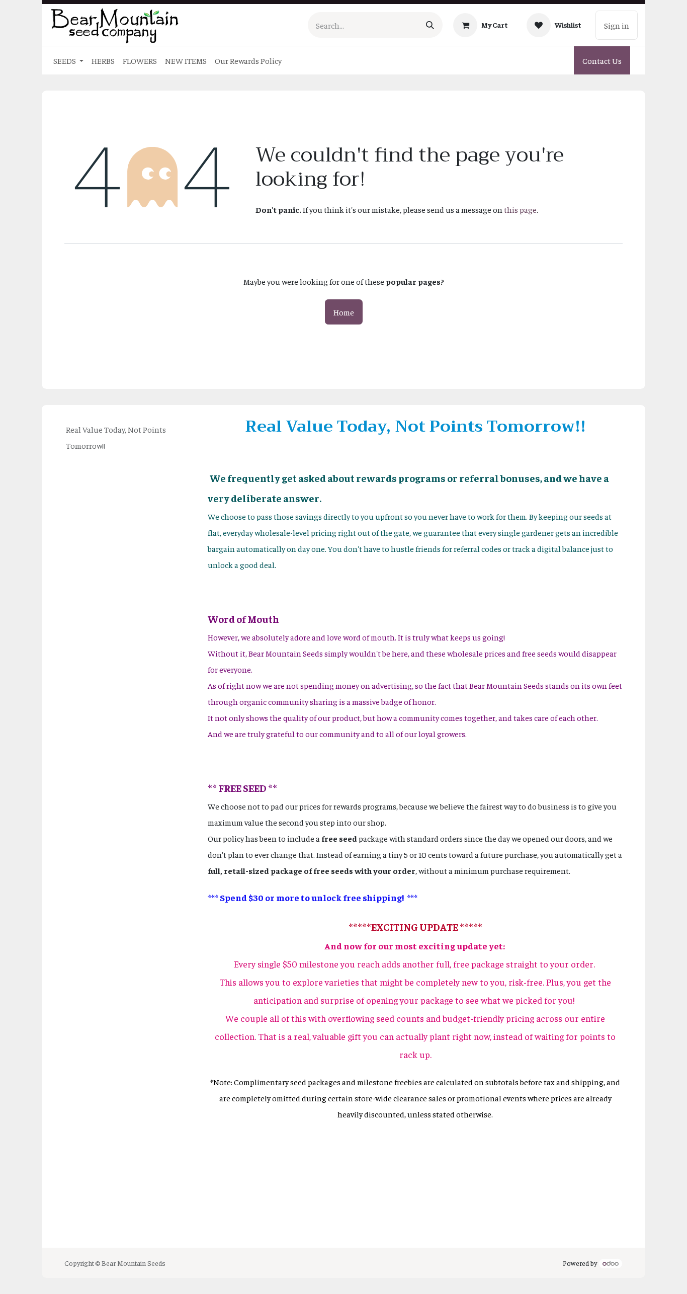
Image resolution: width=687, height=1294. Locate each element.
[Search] (430, 25)
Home (343, 312)
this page (520, 209)
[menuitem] (68, 60)
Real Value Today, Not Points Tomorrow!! (116, 437)
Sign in (616, 25)
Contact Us (602, 60)
